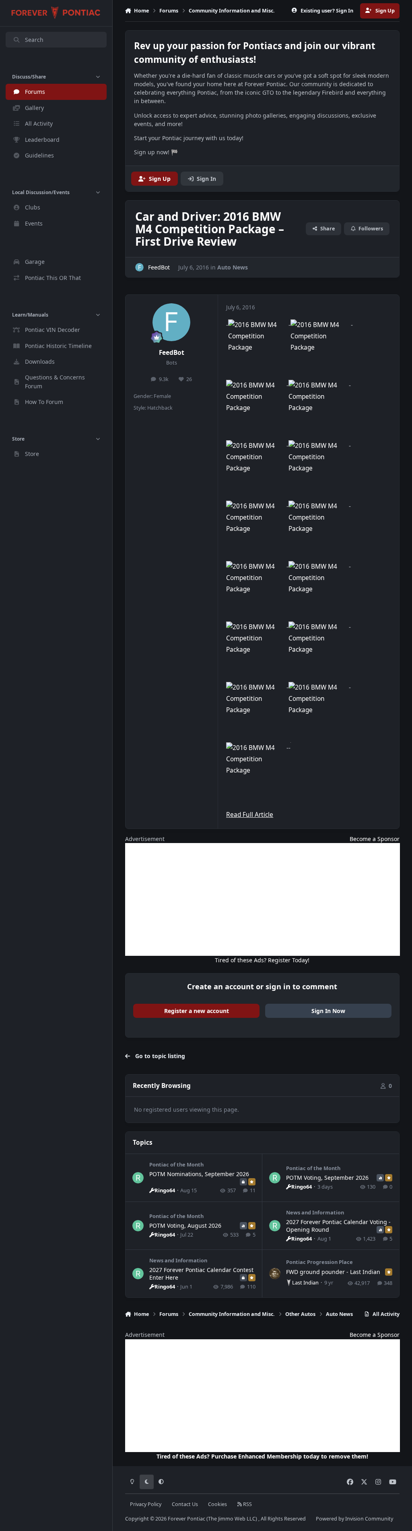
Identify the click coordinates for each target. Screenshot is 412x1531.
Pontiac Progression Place (319, 1262)
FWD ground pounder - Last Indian (333, 1272)
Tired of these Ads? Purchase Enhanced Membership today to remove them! (262, 1456)
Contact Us (185, 1504)
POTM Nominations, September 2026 (199, 1174)
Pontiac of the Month (176, 1164)
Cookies (217, 1504)
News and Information (315, 1212)
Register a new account (196, 1011)
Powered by (354, 1518)
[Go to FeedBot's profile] (139, 267)
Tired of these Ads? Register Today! (262, 960)
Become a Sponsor (375, 839)
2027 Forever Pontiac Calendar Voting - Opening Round (338, 1225)
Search (34, 40)
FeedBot (171, 352)
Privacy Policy (145, 1504)
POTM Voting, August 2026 (185, 1225)
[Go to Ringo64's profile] (138, 1177)
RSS (247, 1504)
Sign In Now (328, 1011)
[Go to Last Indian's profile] (274, 1273)
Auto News (232, 267)
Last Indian (305, 1282)
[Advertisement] (262, 899)
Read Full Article (249, 814)
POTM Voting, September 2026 (327, 1177)
